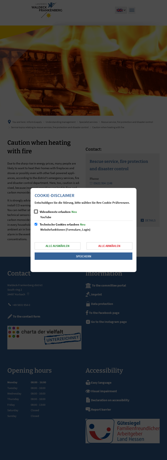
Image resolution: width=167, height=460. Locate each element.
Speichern (83, 256)
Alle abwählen (109, 246)
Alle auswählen (57, 246)
